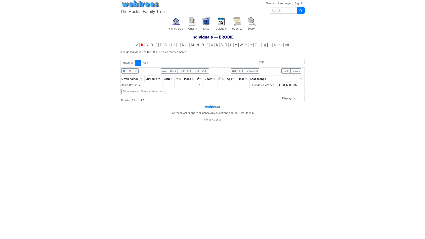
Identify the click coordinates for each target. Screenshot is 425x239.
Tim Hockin (246, 113)
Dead (173, 71)
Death (208, 78)
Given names (129, 78)
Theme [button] (269, 3)
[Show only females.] (130, 71)
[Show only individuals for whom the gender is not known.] (136, 71)
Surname (151, 78)
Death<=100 (200, 71)
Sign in (299, 3)
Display (287, 98)
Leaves (296, 71)
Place (187, 78)
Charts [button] (192, 28)
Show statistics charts (152, 91)
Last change (258, 78)
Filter (260, 61)
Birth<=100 (252, 71)
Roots (286, 71)
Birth (167, 78)
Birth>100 (237, 71)
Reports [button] (237, 28)
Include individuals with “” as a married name (153, 52)
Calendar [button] (221, 28)
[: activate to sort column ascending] (179, 79)
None (278, 45)
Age (229, 78)
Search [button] (252, 28)
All (287, 45)
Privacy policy (212, 119)
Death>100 (185, 71)
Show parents (130, 91)
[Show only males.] (124, 71)
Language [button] (284, 3)
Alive (164, 71)
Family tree (176, 28)
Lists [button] (206, 28)
